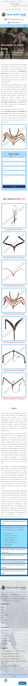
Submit (14, 186)
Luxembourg (16, 461)
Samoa (10, 516)
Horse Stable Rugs (6, 641)
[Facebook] (7, 9)
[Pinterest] (19, 9)
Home (2, 52)
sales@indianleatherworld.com (11, 656)
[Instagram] (13, 9)
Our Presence (4, 615)
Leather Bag (4, 643)
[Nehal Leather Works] (14, 15)
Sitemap (3, 612)
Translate (24, 6)
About (2, 609)
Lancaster (15, 516)
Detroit (6, 516)
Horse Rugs (13, 1)
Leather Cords (5, 635)
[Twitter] (10, 9)
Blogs (2, 617)
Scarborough (9, 461)
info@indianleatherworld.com (14, 19)
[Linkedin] (16, 9)
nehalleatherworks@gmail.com (11, 658)
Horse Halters (20, 1)
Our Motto (4, 620)
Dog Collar (4, 638)
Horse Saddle (6, 1)
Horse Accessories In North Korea (14, 52)
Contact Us (4, 622)
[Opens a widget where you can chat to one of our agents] (22, 683)
